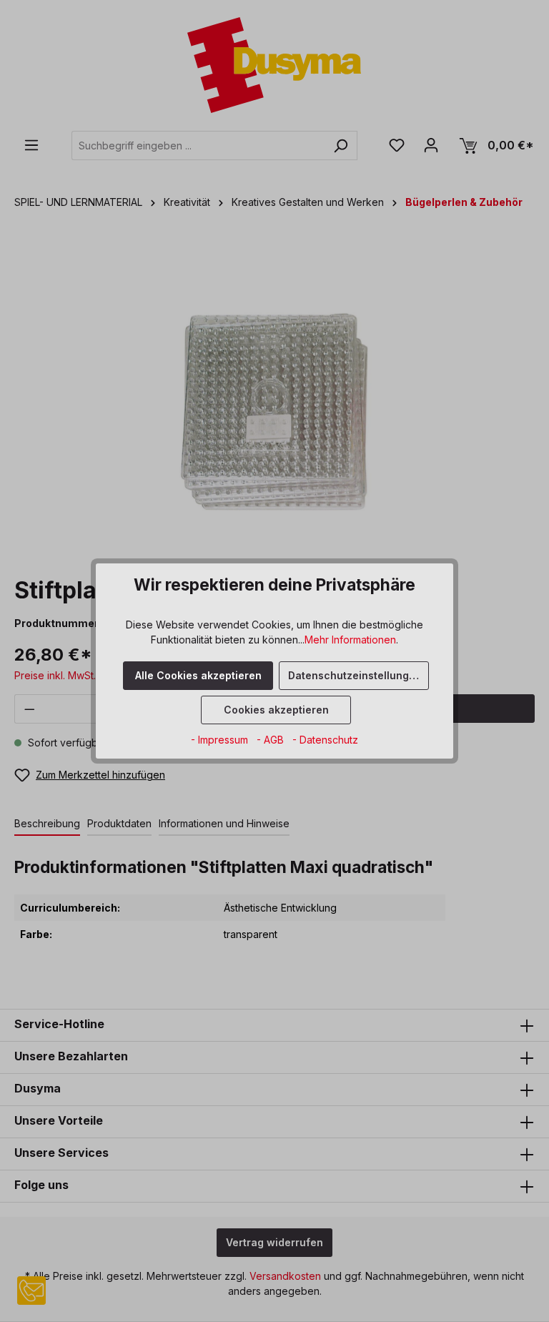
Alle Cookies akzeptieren (198, 675)
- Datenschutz (325, 740)
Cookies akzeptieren (276, 710)
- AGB (272, 740)
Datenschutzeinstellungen (355, 675)
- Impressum (221, 740)
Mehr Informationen (350, 639)
